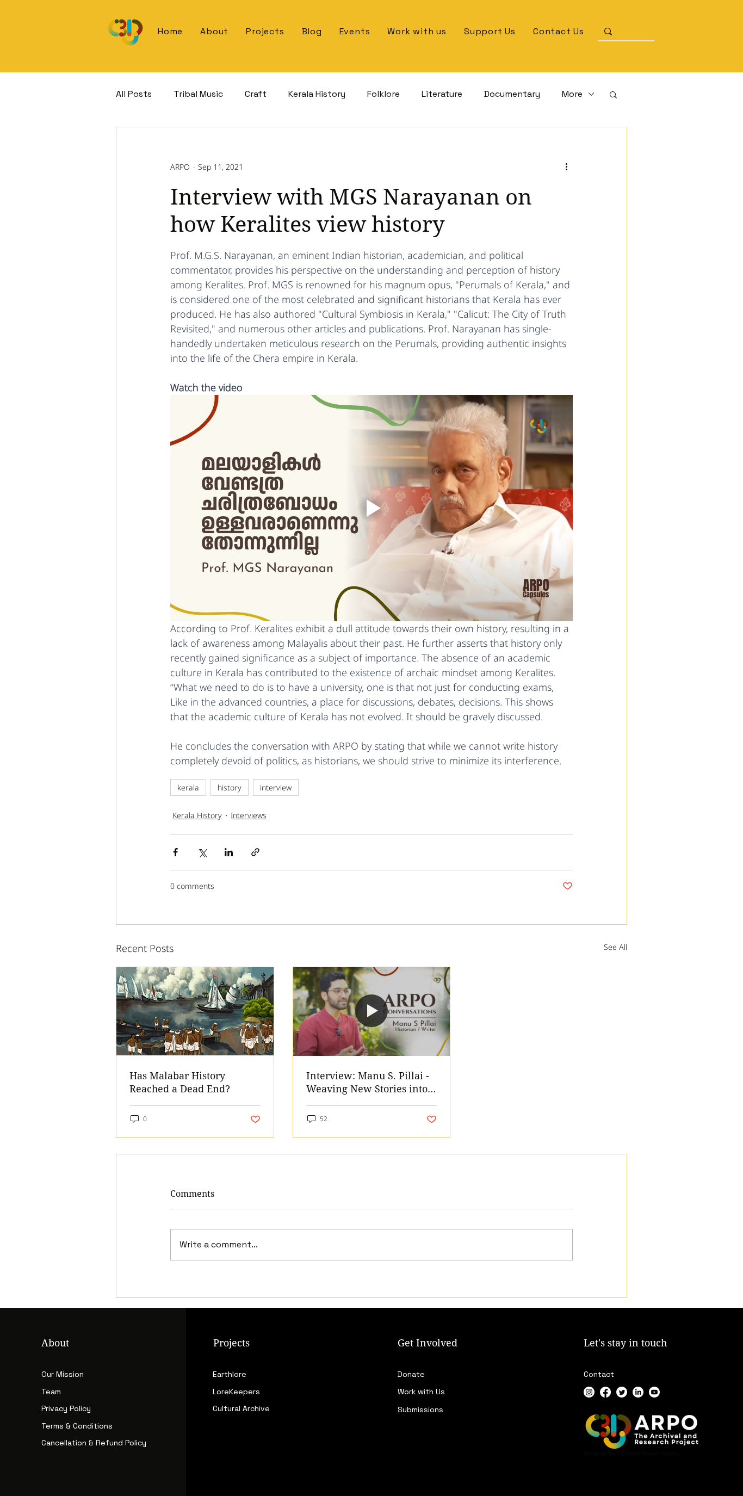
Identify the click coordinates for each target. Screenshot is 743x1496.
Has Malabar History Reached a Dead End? (179, 1082)
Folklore (383, 94)
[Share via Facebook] (175, 852)
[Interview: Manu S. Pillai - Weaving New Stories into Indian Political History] (371, 1011)
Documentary (512, 94)
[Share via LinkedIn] (229, 852)
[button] (264, 31)
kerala (188, 787)
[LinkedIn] (638, 1392)
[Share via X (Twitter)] (202, 852)
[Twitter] (621, 1392)
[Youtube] (654, 1392)
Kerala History (316, 94)
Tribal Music (198, 94)
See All (615, 947)
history (230, 787)
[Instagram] (589, 1392)
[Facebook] (605, 1392)
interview (276, 787)
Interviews (249, 815)
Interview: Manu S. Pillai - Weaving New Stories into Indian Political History (367, 1082)
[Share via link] (255, 852)
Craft (256, 94)
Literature (442, 94)
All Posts (134, 94)
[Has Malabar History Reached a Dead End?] (195, 1011)
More (572, 94)
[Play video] (371, 508)
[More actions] (566, 166)
